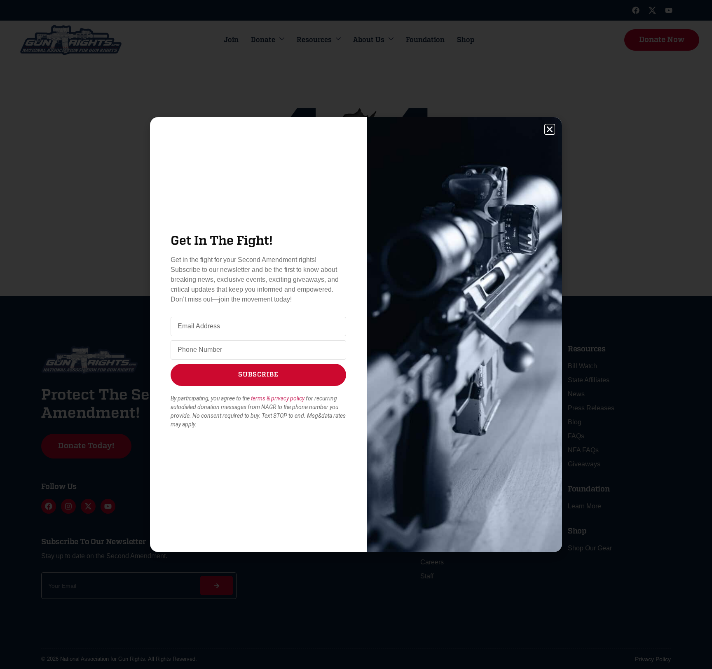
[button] (550, 129)
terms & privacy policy (277, 398)
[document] (356, 334)
